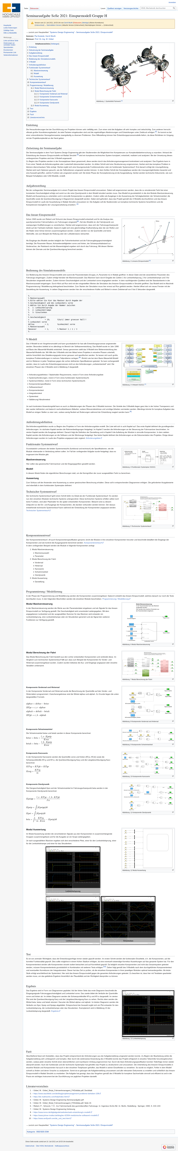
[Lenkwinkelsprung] (73, 870)
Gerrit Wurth (50, 36)
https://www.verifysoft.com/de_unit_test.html (51, 1118)
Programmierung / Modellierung (115, 599)
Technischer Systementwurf (37, 510)
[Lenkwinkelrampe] (73, 920)
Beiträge (85, 23)
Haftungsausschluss (62, 1146)
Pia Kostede (39, 36)
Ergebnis (55, 1011)
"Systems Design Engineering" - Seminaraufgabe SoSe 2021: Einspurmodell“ (81, 32)
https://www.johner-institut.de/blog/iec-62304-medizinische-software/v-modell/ (65, 1115)
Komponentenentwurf (93, 543)
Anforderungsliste (93, 438)
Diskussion (77, 23)
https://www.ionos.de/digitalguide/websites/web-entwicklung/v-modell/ (61, 1112)
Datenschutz (30, 1146)
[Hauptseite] (11, 10)
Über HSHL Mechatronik (44, 1146)
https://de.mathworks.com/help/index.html (50, 1097)
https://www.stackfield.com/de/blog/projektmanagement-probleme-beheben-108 (66, 1093)
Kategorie (31, 1132)
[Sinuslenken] (128, 920)
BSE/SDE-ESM (42, 1132)
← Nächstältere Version (53, 25)
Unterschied (39, 25)
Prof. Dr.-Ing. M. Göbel (44, 39)
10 (104, 967)
